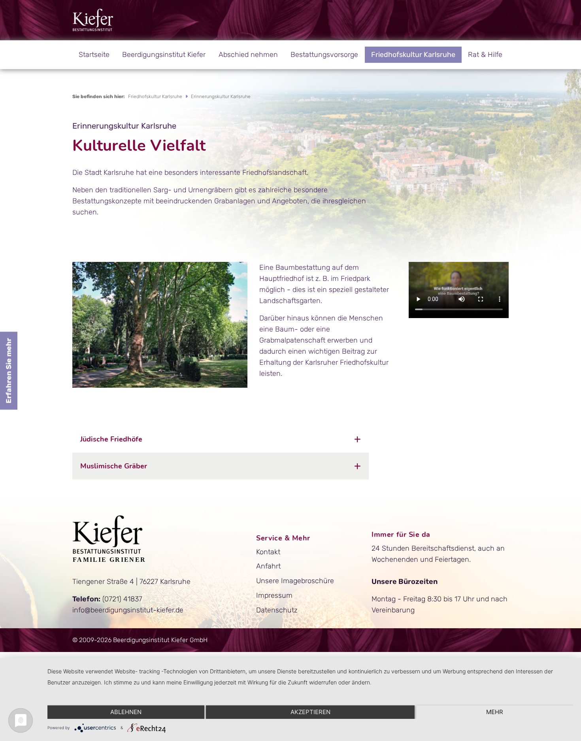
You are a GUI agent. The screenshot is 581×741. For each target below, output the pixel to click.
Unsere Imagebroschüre (295, 580)
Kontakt (268, 552)
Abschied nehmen (248, 54)
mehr (494, 712)
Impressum (274, 595)
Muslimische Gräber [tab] (113, 466)
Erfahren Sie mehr (8, 370)
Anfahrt (268, 566)
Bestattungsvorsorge (324, 54)
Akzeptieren (310, 712)
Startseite (94, 54)
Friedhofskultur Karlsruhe (413, 54)
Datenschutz (277, 610)
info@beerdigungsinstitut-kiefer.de (127, 610)
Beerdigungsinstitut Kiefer (164, 54)
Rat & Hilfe (485, 54)
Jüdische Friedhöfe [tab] (111, 439)
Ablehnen (125, 712)
